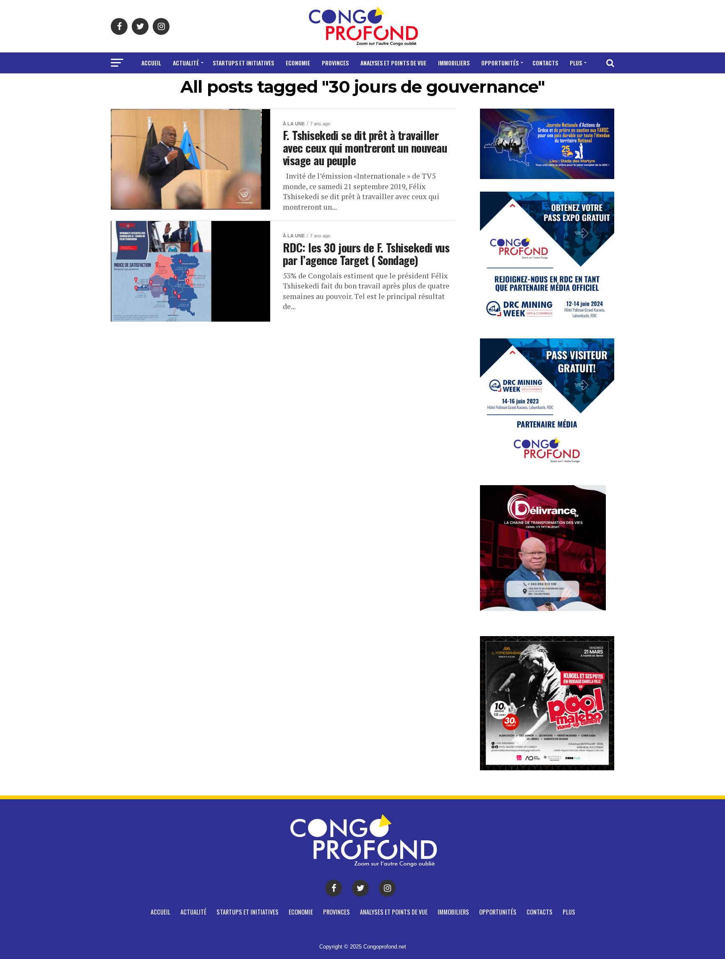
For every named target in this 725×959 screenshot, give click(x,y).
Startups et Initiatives (243, 62)
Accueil (151, 62)
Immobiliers (453, 62)
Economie (298, 62)
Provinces (335, 62)
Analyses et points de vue (393, 62)
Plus (576, 62)
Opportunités (500, 62)
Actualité (186, 62)
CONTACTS (545, 62)
